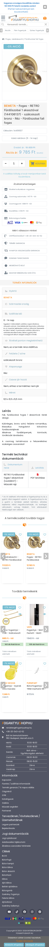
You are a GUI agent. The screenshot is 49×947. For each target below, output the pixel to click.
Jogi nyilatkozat (9, 838)
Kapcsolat (6, 780)
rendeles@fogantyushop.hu (19, 728)
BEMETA (10, 105)
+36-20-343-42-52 (15, 731)
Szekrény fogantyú (10, 894)
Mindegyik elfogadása (35, 945)
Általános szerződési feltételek (16, 846)
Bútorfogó (6, 860)
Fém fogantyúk (20, 30)
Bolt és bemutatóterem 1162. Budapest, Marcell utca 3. (20, 737)
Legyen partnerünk (10, 824)
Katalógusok (7, 799)
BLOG (4, 856)
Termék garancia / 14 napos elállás (18, 787)
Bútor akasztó (8, 871)
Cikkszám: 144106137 (13, 130)
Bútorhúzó (6, 875)
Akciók (7, 30)
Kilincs (4, 879)
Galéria (5, 803)
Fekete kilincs (8, 898)
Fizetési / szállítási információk (16, 784)
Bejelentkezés (8, 828)
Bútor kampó (8, 863)
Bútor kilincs (7, 867)
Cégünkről (6, 791)
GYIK (4, 795)
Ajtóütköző (7, 902)
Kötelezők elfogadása (14, 945)
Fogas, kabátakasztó (15, 39)
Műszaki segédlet (10, 807)
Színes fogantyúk (37, 30)
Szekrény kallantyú (10, 906)
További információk (24, 941)
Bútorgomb (7, 890)
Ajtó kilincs (7, 883)
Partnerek (6, 810)
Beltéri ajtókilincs (9, 886)
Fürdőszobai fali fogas (34, 39)
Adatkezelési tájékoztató (13, 842)
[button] (24, 189)
